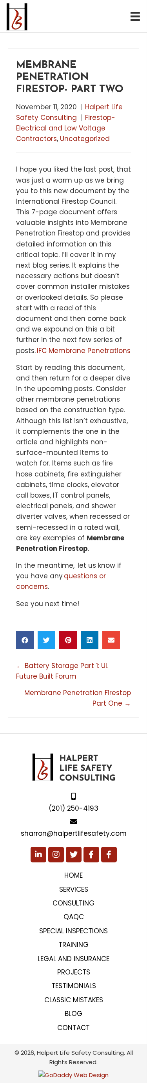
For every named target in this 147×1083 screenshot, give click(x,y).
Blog (73, 1013)
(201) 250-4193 (73, 808)
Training (73, 944)
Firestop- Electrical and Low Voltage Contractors (65, 128)
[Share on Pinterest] (68, 640)
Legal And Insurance (73, 958)
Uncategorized (85, 138)
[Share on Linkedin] (89, 640)
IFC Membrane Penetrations (84, 350)
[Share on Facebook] (25, 640)
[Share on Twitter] (46, 640)
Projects (73, 972)
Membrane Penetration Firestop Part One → (77, 698)
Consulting (73, 903)
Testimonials (73, 986)
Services (73, 889)
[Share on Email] (111, 640)
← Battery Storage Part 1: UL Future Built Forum (62, 671)
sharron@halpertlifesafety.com (74, 833)
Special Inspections (73, 931)
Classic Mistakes (73, 1000)
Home (73, 875)
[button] (38, 854)
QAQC (74, 917)
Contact (73, 1027)
